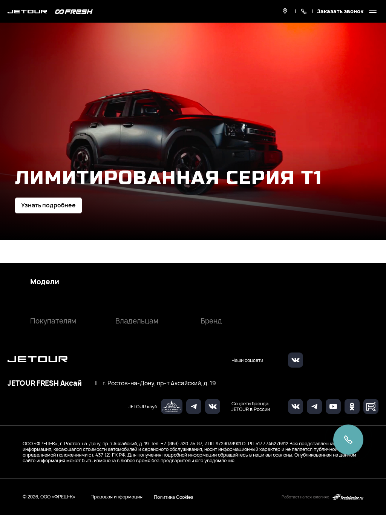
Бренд (211, 321)
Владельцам (136, 321)
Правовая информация (116, 497)
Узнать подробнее (48, 205)
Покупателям (53, 321)
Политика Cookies (173, 497)
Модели (44, 282)
